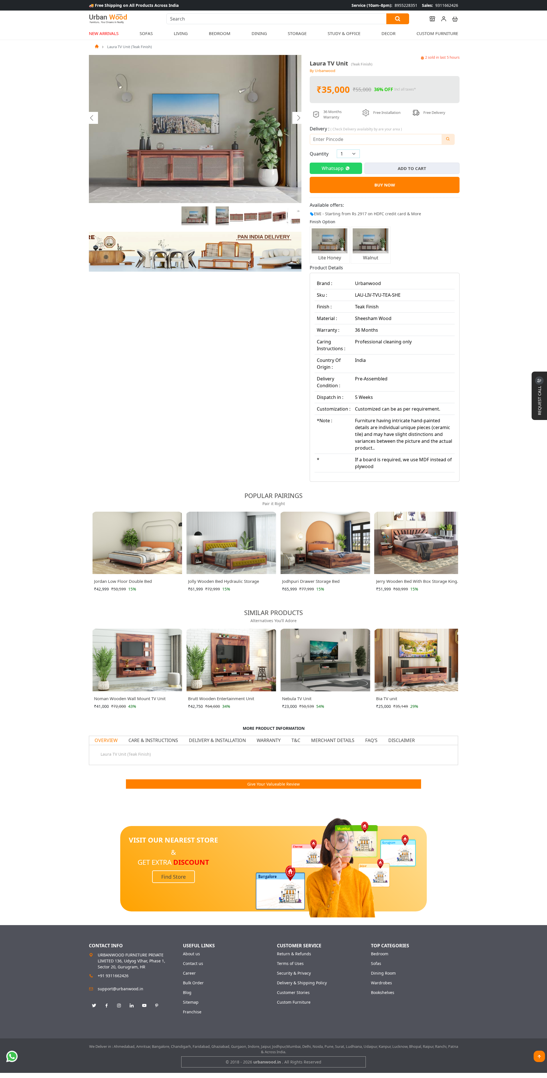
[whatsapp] (12, 1056)
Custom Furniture (437, 33)
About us (191, 954)
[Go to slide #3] (236, 216)
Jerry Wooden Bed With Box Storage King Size (416, 582)
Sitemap (191, 1002)
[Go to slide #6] (279, 216)
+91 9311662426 (113, 975)
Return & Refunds (294, 954)
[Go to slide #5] (265, 216)
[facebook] (106, 1006)
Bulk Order (193, 983)
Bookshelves (382, 993)
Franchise (192, 1012)
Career (189, 973)
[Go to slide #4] (250, 216)
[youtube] (144, 1006)
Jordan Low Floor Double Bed (123, 581)
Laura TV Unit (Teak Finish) (129, 46)
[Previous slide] (92, 118)
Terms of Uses (290, 964)
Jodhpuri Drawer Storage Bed (311, 581)
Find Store (173, 876)
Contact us (193, 964)
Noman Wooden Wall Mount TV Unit (130, 698)
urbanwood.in (267, 1062)
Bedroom (379, 954)
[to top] (539, 1056)
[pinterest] (157, 1006)
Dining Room (383, 973)
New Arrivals (104, 33)
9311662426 (440, 5)
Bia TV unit (386, 698)
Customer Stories (293, 993)
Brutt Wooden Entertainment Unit (221, 698)
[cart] (452, 19)
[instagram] (119, 1006)
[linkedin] (131, 1006)
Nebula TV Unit (296, 698)
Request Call (539, 400)
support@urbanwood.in (120, 988)
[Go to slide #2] (222, 216)
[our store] (429, 19)
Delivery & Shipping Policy (302, 983)
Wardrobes (381, 983)
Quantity (319, 154)
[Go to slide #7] (293, 216)
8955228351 (384, 5)
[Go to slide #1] (195, 216)
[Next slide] (298, 118)
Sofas (376, 964)
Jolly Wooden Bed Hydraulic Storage (223, 581)
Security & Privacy (294, 973)
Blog (187, 993)
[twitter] (94, 1006)
